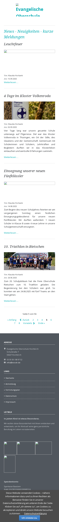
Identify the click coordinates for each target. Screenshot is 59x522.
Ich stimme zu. (30, 517)
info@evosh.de (13, 362)
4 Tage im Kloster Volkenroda (27, 96)
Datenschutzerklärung (35, 513)
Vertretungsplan (13, 390)
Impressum (11, 402)
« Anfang (11, 319)
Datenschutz (11, 396)
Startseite (10, 378)
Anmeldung (11, 384)
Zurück (25, 319)
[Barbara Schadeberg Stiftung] (26, 454)
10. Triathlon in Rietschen (24, 247)
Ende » (41, 323)
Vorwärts (27, 323)
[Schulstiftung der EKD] (10, 454)
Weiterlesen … (11, 82)
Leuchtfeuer (13, 44)
